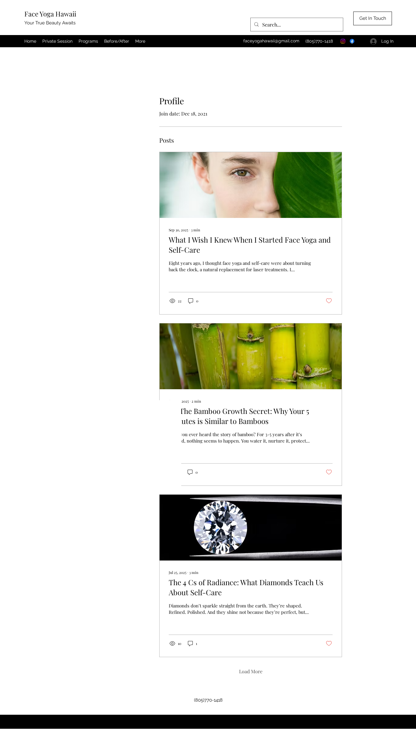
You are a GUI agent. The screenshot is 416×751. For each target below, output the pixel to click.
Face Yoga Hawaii (50, 13)
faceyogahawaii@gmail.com (271, 40)
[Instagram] (343, 41)
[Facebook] (352, 41)
